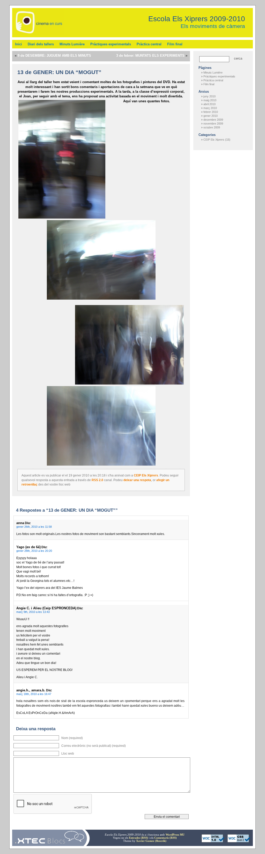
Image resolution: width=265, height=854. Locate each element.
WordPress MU (175, 834)
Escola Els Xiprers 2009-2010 (196, 19)
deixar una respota (137, 480)
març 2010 (210, 108)
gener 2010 (210, 115)
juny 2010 (209, 96)
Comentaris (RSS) (165, 837)
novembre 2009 (213, 123)
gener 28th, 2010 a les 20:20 (34, 550)
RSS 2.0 (97, 480)
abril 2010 (209, 104)
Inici (18, 44)
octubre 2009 (211, 127)
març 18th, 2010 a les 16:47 (33, 694)
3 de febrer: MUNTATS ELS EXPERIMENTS (150, 55)
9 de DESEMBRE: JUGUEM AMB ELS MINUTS (54, 55)
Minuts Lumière (72, 44)
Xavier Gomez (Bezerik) (151, 840)
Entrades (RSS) (138, 837)
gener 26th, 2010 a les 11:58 (34, 526)
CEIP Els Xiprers (146, 475)
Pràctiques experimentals (110, 44)
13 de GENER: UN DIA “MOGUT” (59, 72)
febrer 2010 (210, 111)
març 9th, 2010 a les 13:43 (33, 611)
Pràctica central (149, 44)
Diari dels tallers (41, 44)
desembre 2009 (213, 119)
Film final (174, 44)
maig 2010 (209, 100)
